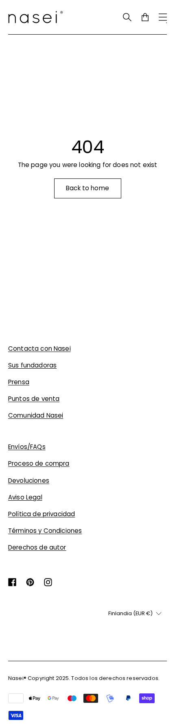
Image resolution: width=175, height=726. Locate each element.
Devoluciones (28, 480)
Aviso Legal (25, 497)
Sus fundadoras (32, 365)
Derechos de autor (37, 547)
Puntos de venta (33, 398)
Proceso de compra (39, 463)
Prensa (18, 382)
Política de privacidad (41, 514)
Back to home (87, 188)
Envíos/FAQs (27, 446)
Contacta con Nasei (39, 348)
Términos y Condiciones (45, 530)
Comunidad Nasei (35, 415)
